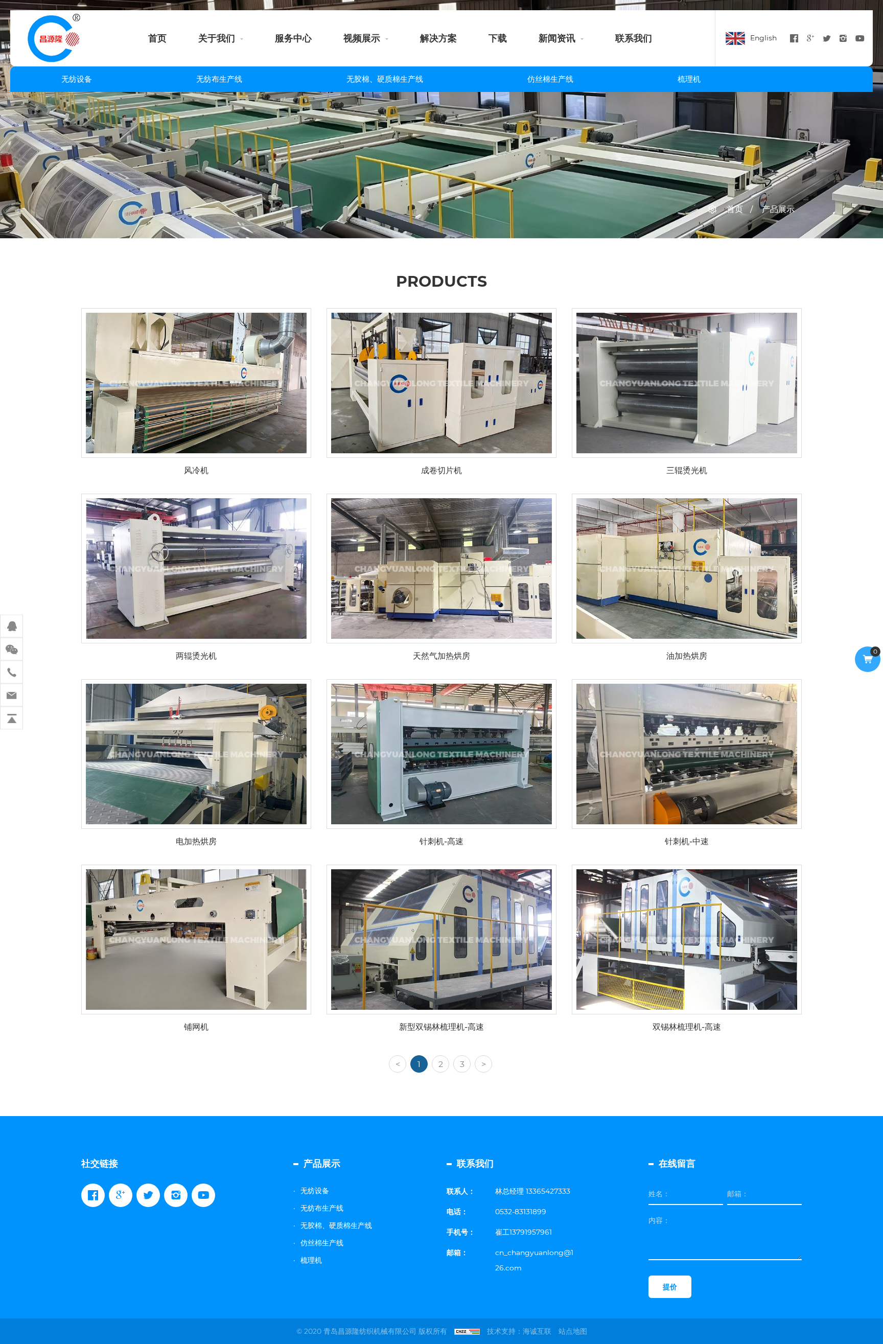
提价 (670, 1286)
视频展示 (361, 38)
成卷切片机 (441, 435)
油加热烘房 (687, 621)
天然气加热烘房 (441, 621)
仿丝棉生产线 (550, 79)
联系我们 (633, 38)
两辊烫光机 (196, 621)
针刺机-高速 (442, 806)
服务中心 (293, 38)
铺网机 (196, 992)
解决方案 (438, 38)
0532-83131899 (520, 1211)
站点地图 (573, 1331)
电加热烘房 (196, 806)
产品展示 (778, 209)
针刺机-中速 (687, 806)
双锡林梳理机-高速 (687, 992)
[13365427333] (11, 672)
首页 (157, 38)
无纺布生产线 (219, 79)
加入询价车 (203, 1062)
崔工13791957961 (523, 1232)
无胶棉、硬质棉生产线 (384, 79)
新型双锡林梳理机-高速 (442, 992)
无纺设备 (76, 79)
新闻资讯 (557, 38)
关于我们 (216, 38)
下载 (498, 38)
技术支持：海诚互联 (519, 1331)
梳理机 (689, 79)
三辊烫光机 (687, 435)
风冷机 (196, 435)
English (763, 37)
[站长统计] (467, 1331)
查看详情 (190, 471)
